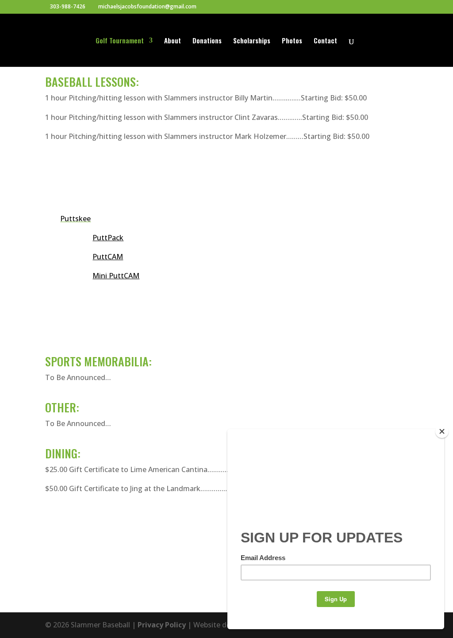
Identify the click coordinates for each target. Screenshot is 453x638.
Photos (292, 41)
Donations (207, 41)
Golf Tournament (120, 41)
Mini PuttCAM (115, 276)
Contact (325, 41)
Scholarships (251, 41)
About (172, 41)
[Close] (442, 431)
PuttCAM (107, 256)
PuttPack (107, 237)
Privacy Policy (162, 625)
